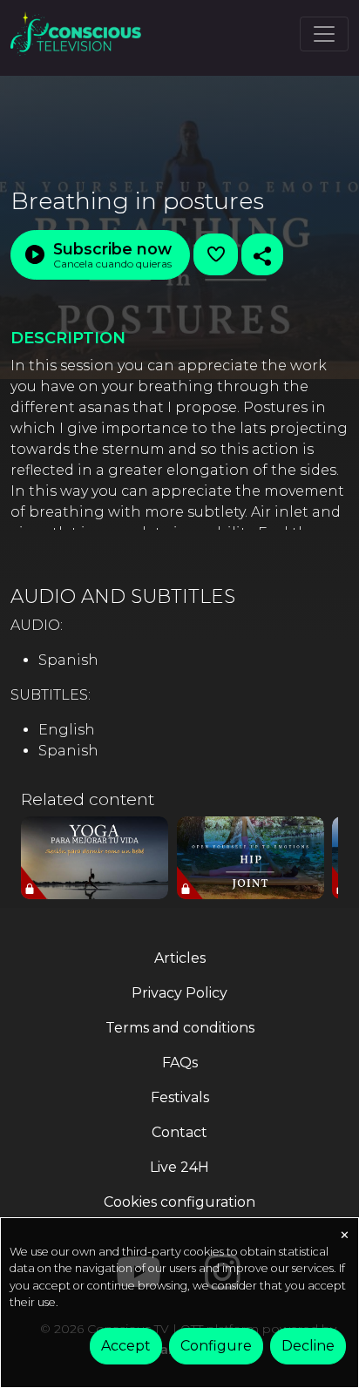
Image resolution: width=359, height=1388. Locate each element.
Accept (126, 1345)
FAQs (180, 1062)
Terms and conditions (179, 1027)
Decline (308, 1345)
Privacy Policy (179, 993)
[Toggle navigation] (324, 34)
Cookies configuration (179, 1202)
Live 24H (179, 1167)
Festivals (180, 1097)
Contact (179, 1132)
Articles (180, 958)
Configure (216, 1345)
